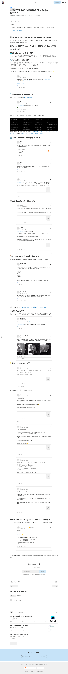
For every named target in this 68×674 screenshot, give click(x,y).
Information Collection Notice (33, 576)
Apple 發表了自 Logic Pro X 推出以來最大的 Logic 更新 (34, 46)
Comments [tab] (13, 595)
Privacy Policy (44, 576)
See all (12, 643)
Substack (27, 671)
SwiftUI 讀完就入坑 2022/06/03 (17, 618)
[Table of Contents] (1, 337)
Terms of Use (40, 574)
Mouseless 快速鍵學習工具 (23, 94)
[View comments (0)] (15, 21)
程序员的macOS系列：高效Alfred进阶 (32, 134)
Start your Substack (30, 667)
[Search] (48, 2)
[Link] (8, 24)
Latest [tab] (14, 612)
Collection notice (43, 664)
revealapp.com (20, 83)
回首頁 (21, 31)
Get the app (40, 667)
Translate (12, 7)
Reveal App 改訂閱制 (20, 60)
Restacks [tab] (19, 595)
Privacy (33, 664)
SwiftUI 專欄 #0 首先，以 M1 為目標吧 (21, 616)
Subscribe (57, 2)
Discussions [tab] (20, 612)
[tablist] (15, 595)
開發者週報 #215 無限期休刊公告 (19, 635)
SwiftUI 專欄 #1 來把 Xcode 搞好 (19, 625)
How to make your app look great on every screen (33, 37)
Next (54, 586)
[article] (34, 619)
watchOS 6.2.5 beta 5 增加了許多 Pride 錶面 (33, 307)
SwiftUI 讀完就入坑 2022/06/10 (17, 627)
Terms (37, 664)
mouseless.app (20, 105)
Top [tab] (11, 612)
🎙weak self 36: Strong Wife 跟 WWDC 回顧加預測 (30, 519)
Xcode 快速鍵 (28, 97)
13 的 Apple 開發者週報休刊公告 (17, 636)
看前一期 (15, 31)
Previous (15, 586)
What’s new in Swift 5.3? (22, 53)
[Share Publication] (51, 2)
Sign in (64, 2)
